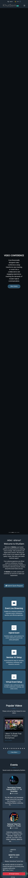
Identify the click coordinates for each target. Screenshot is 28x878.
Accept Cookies (14, 874)
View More (14, 752)
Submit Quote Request (15, 586)
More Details (14, 293)
